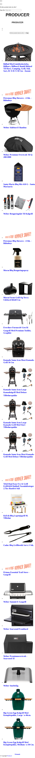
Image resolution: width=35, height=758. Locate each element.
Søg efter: (2, 10)
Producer (9, 756)
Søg (27, 33)
